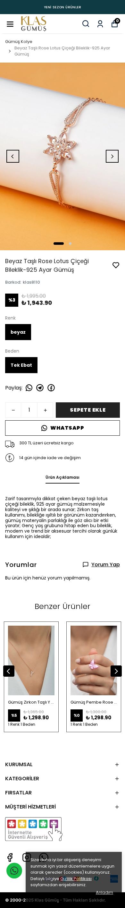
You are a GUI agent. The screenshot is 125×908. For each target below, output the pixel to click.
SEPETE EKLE (88, 410)
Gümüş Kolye (18, 42)
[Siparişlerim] (100, 23)
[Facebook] (9, 857)
